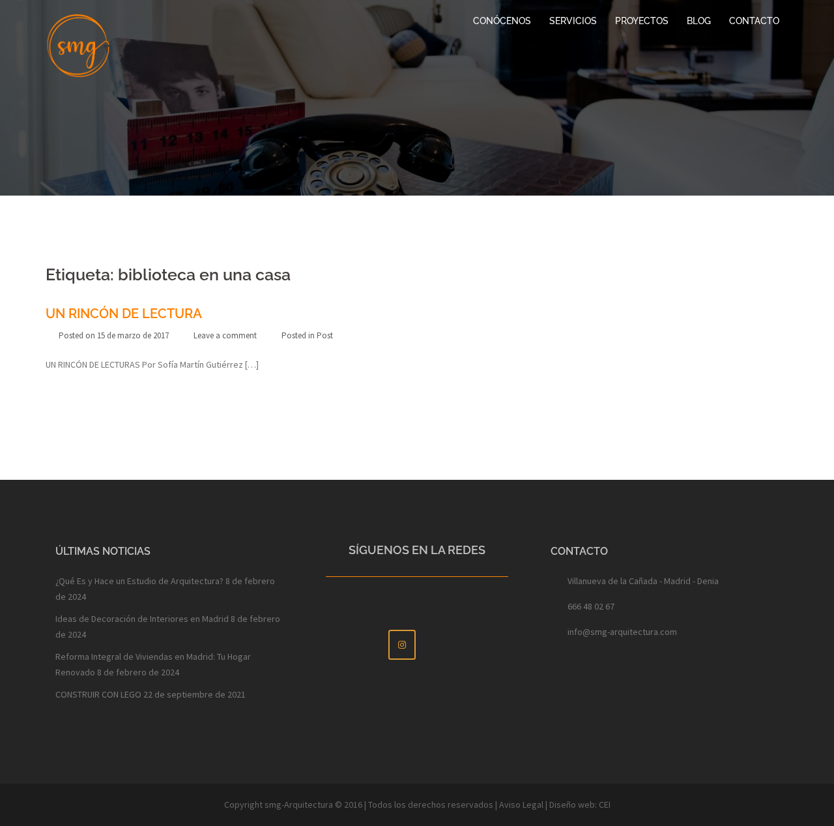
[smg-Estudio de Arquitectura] (78, 44)
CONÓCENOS (502, 21)
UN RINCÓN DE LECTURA (124, 313)
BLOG (699, 21)
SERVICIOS (573, 21)
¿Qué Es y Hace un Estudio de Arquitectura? (139, 581)
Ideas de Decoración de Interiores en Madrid (142, 619)
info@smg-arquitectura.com (622, 632)
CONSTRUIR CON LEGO (98, 694)
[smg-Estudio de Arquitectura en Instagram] (402, 645)
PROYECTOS (642, 21)
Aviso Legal (521, 804)
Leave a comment (225, 335)
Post (325, 335)
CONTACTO (754, 21)
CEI (605, 804)
